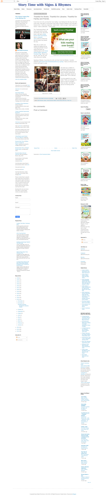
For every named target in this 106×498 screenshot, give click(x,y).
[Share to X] (62, 98)
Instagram (83, 253)
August (19, 313)
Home (55, 148)
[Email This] (59, 98)
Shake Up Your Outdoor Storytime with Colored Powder (85, 399)
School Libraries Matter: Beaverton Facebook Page (41, 52)
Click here (17, 89)
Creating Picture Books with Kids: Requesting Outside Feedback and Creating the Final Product (23, 263)
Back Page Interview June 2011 (85, 356)
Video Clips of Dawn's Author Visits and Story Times (85, 276)
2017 (18, 295)
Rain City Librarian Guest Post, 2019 (86, 342)
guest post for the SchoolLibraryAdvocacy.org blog (51, 61)
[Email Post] (56, 98)
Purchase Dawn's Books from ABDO (86, 302)
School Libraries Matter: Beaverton (67, 55)
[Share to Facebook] (64, 98)
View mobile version (55, 150)
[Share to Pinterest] (65, 98)
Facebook (83, 261)
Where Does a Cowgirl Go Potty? (21, 143)
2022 (18, 285)
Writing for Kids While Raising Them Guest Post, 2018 (86, 346)
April (19, 319)
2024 (18, 282)
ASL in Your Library (85, 382)
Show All (89, 482)
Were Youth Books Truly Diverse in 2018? (85, 455)
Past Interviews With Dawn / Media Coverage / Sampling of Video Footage (86, 324)
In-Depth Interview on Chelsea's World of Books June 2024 (86, 329)
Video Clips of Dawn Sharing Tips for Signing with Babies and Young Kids (86, 288)
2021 (18, 287)
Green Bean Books (19, 92)
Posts (18, 337)
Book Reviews (40, 100)
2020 (18, 289)
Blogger (74, 494)
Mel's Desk (83, 460)
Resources (29, 9)
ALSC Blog (83, 396)
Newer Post (36, 148)
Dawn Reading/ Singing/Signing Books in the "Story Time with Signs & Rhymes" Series (86, 282)
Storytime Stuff (84, 445)
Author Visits (69, 9)
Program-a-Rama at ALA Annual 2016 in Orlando (85, 478)
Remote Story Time (19, 141)
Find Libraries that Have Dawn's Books (86, 305)
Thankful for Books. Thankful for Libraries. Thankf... (23, 306)
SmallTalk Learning (55, 9)
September (20, 311)
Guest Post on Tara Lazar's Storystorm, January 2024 (86, 338)
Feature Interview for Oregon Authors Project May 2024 (86, 334)
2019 (18, 291)
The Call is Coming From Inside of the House (85, 429)
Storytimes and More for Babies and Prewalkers (85, 408)
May (19, 317)
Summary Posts (77, 9)
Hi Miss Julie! (84, 426)
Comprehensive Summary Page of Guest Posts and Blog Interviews (86, 318)
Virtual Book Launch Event (21, 136)
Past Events (46, 9)
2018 (18, 293)
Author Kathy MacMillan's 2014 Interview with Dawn (86, 351)
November (20, 303)
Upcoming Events (38, 9)
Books (23, 9)
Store (63, 9)
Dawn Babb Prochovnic (22, 50)
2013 (18, 329)
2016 (18, 297)
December (20, 301)
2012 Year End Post (21, 233)
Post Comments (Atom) (45, 154)
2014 (18, 327)
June (19, 315)
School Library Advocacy (61, 100)
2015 (18, 299)
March (19, 321)
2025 (18, 280)
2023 (18, 283)
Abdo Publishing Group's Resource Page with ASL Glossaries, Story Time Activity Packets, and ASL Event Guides (86, 296)
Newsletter (86, 9)
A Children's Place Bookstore (21, 103)
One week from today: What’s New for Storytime (85, 440)
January (20, 325)
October (20, 309)
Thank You (69, 100)
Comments (19, 340)
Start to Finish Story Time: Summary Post (22, 252)
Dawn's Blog (17, 9)
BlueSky (82, 257)
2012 (18, 331)
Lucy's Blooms (20, 137)
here (28, 85)
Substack (83, 248)
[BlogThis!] (60, 98)
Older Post (74, 148)
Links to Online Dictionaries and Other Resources (86, 271)
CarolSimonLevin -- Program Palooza (85, 414)
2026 (18, 278)
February (20, 323)
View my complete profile (21, 79)
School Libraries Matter (51, 100)
